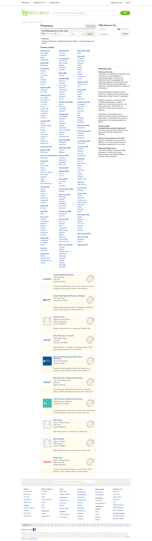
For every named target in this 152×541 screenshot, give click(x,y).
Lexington (62, 55)
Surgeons (80, 516)
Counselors (98, 501)
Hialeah (43, 181)
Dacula (43, 193)
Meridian (61, 152)
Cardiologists (81, 492)
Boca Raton (44, 174)
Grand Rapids (63, 116)
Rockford (43, 235)
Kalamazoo (62, 128)
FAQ (114, 502)
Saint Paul (62, 144)
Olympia (80, 230)
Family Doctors (81, 500)
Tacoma (80, 226)
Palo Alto (43, 115)
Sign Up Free (116, 3)
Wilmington (44, 152)
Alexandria (80, 204)
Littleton (43, 132)
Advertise (116, 499)
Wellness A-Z (39, 3)
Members (98, 509)
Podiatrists (80, 513)
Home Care (62, 503)
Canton (79, 78)
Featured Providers (119, 516)
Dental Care (45, 511)
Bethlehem (80, 122)
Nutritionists (27, 499)
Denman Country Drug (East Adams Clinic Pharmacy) (67, 357)
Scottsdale (44, 75)
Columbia (62, 94)
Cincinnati (80, 61)
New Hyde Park (64, 241)
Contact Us (116, 494)
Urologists (80, 519)
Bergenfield (62, 203)
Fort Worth (80, 170)
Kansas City (63, 160)
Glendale (43, 80)
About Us (116, 491)
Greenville (62, 258)
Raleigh (61, 249)
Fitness (44, 494)
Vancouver (80, 223)
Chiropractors (28, 491)
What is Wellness (118, 507)
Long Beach (44, 113)
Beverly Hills (45, 109)
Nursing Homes (64, 508)
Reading (80, 120)
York (78, 113)
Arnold (61, 99)
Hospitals (26, 510)
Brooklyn (62, 223)
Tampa (43, 168)
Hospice (61, 505)
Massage (26, 497)
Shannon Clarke (58, 317)
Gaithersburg (63, 90)
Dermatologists (81, 495)
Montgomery (45, 60)
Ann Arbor (62, 119)
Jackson (61, 150)
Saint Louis (62, 164)
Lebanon (61, 191)
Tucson (43, 73)
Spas (43, 505)
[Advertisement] (30, 57)
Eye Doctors (27, 494)
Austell (43, 196)
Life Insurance (63, 517)
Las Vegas (62, 181)
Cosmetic (44, 491)
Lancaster (80, 111)
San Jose (44, 104)
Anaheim (43, 118)
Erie (78, 115)
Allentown (80, 109)
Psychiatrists (99, 492)
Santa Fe (62, 216)
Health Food (63, 491)
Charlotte (62, 247)
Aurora (43, 128)
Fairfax (79, 207)
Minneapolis (63, 142)
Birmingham (44, 53)
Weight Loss (27, 502)
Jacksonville (45, 165)
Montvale (62, 201)
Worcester (62, 106)
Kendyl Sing (57, 458)
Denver (43, 123)
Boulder (43, 130)
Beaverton (80, 99)
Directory (25, 3)
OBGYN (79, 505)
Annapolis (62, 96)
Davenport (44, 250)
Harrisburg (80, 118)
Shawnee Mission (46, 260)
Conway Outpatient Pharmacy (63, 275)
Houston (80, 161)
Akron (79, 72)
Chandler (43, 82)
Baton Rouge (63, 63)
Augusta (43, 202)
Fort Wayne (44, 242)
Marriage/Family (100, 503)
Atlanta (43, 189)
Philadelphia (81, 104)
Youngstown (81, 76)
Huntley (43, 228)
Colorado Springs (46, 125)
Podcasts (98, 517)
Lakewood (44, 136)
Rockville (62, 83)
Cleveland (80, 58)
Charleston (80, 138)
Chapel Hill (62, 254)
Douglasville (44, 200)
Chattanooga (81, 155)
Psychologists (99, 495)
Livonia (61, 121)
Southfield (62, 123)
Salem (79, 96)
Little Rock (44, 90)
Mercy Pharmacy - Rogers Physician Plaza (68, 378)
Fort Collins (44, 134)
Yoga (43, 507)
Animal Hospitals (29, 508)
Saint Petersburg (46, 183)
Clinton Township (64, 130)
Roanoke (80, 209)
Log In (128, 3)
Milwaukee (80, 239)
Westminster (45, 143)
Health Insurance (64, 514)
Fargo (79, 53)
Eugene (79, 94)
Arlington (80, 177)
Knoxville (80, 153)
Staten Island (63, 239)
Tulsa (79, 86)
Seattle (79, 217)
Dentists (44, 513)
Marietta (43, 191)
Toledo (79, 67)
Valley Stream (63, 230)
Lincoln (61, 176)
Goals (97, 514)
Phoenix (43, 71)
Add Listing (91, 26)
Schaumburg (45, 221)
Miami (42, 163)
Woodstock (44, 198)
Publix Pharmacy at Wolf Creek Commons (67, 399)
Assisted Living (64, 500)
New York (62, 221)
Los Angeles (44, 97)
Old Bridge (62, 197)
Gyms (43, 497)
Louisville (62, 53)
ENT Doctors (81, 497)
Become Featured (118, 518)
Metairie (61, 65)
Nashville (80, 151)
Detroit (61, 134)
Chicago (43, 219)
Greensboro (62, 256)
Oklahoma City (82, 84)
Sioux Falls (81, 143)
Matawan (62, 199)
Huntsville (44, 55)
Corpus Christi (82, 179)
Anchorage (44, 65)
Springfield (62, 162)
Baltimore (62, 81)
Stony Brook (63, 228)
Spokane (80, 219)
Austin (79, 165)
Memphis (80, 149)
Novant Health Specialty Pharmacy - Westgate (69, 296)
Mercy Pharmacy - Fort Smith (63, 336)
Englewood (44, 141)
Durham (61, 260)
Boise (42, 213)
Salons (44, 502)
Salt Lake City (82, 184)
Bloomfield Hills (64, 136)
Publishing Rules (118, 505)
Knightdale (62, 267)
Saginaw (61, 132)
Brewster (62, 232)
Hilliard (79, 70)
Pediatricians (81, 511)
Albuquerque (63, 213)
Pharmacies (27, 513)
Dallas (79, 168)
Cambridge (62, 109)
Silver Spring (63, 85)
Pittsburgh (80, 106)
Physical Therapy (47, 499)
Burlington (80, 190)
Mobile (43, 57)
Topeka (43, 262)
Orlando (43, 170)
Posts (97, 511)
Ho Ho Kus (62, 206)
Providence (81, 128)
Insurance (62, 511)
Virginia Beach (82, 202)
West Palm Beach (46, 172)
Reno (60, 183)
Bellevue (80, 221)
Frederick (62, 92)
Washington (44, 158)
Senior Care (63, 497)
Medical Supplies (64, 494)
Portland (61, 75)
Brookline (62, 111)
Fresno (43, 106)
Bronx (61, 226)
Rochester (62, 237)
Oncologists (80, 508)
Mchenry (43, 226)
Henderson (62, 186)
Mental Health (99, 489)
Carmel (43, 245)
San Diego (44, 102)
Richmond (80, 198)
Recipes (97, 519)
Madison (80, 241)
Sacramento (44, 111)
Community (54, 3)
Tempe (43, 84)
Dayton (79, 65)
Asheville (62, 262)
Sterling (79, 196)
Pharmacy (39, 22)
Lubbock (80, 174)
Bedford (79, 74)
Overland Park (45, 258)
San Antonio (81, 163)
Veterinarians (28, 516)
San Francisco (45, 100)
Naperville (44, 223)
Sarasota (43, 177)
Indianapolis (44, 240)
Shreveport (62, 67)
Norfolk (79, 211)
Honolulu (43, 208)
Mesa (42, 77)
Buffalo (61, 235)
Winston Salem (64, 251)
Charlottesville (82, 200)
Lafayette (62, 70)
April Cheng (57, 420)
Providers (31, 22)
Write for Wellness (118, 510)
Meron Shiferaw (58, 439)
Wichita (43, 256)
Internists (80, 503)
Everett (79, 228)
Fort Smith (44, 92)
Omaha (61, 173)
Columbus (80, 63)
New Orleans (63, 61)
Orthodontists (46, 516)
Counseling (98, 498)
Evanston (44, 230)
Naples (43, 179)
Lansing (61, 125)
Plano (79, 172)
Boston (61, 104)
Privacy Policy (103, 34)
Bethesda (62, 87)
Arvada (43, 139)
